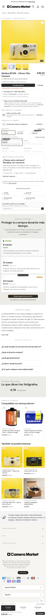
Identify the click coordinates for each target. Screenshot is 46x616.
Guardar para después (23, 188)
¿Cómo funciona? (40, 604)
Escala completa (40, 137)
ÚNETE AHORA (23, 572)
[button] (42, 6)
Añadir (40, 85)
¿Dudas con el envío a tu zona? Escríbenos (15, 96)
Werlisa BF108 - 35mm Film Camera (18, 13)
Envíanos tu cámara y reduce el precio (14, 82)
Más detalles (41, 129)
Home (4, 13)
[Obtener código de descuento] (42, 208)
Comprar (40, 613)
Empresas (31, 2)
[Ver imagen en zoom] (42, 22)
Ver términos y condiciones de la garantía (23, 299)
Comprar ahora (18, 85)
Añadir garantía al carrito (23, 296)
